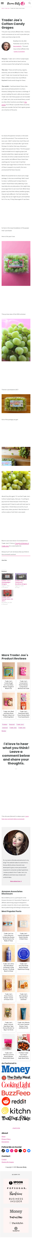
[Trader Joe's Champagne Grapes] (7, 576)
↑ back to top (16, 1128)
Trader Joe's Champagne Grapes (6, 582)
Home (3, 8)
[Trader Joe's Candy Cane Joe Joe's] (7, 593)
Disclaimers (5, 1142)
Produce (4, 724)
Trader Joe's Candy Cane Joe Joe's (7, 599)
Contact (4, 1159)
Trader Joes (13, 728)
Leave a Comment (19, 52)
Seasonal (12, 724)
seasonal (5, 728)
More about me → (16, 881)
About (3, 1136)
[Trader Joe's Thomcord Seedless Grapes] (21, 576)
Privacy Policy (6, 1139)
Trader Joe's (7, 8)
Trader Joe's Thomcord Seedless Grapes (21, 582)
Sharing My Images (8, 1162)
